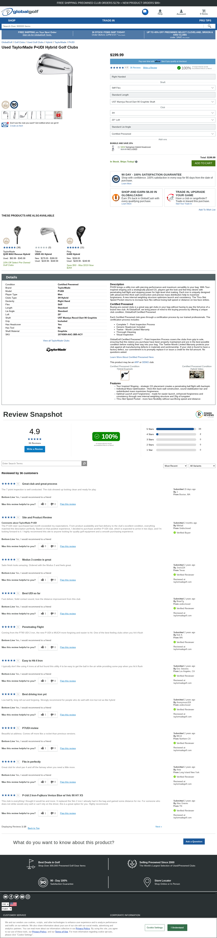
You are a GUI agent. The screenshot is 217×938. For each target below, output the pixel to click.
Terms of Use (61, 932)
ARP (136, 362)
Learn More (127, 184)
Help (160, 14)
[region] (108, 928)
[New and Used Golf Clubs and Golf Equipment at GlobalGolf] (20, 14)
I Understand (177, 927)
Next (159, 826)
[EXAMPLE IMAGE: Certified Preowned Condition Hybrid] (125, 379)
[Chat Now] (145, 12)
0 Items (204, 14)
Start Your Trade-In (184, 204)
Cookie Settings (155, 927)
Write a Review (150, 68)
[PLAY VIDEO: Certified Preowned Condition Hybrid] (197, 378)
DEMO (145, 362)
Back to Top (34, 828)
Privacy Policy (83, 928)
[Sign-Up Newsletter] (5, 896)
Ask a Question (194, 841)
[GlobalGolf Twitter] (16, 896)
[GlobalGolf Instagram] (27, 896)
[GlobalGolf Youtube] (22, 896)
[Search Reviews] (84, 463)
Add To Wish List (207, 209)
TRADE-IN (108, 20)
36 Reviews (135, 68)
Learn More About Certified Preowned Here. (132, 357)
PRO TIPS (205, 20)
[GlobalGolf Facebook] (11, 896)
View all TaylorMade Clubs (56, 340)
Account (181, 14)
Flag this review (68, 504)
